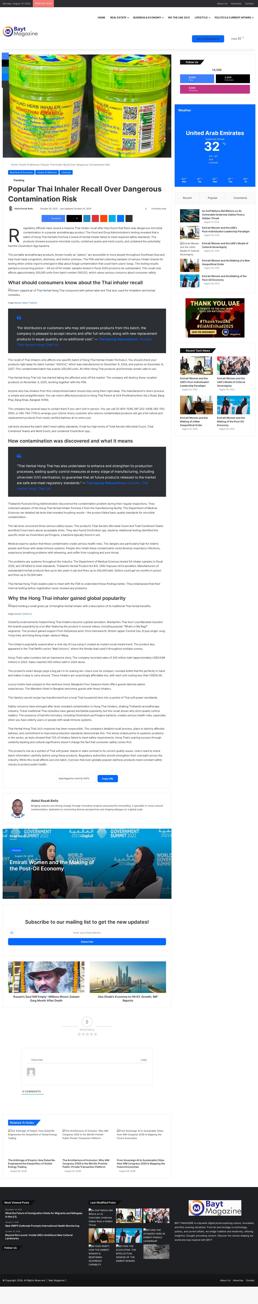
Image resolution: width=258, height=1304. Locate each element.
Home (101, 17)
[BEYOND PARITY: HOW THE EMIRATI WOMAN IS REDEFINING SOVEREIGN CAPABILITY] (102, 1255)
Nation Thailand (29, 303)
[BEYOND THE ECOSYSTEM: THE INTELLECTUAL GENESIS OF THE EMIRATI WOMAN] (129, 1253)
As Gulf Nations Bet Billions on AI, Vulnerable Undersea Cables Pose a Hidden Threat (223, 214)
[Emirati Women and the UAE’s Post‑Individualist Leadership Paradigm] (189, 232)
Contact (249, 3)
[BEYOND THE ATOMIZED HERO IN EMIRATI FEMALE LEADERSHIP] (156, 1235)
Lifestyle (201, 17)
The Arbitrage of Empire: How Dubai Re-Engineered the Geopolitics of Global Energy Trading (32, 1163)
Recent (187, 198)
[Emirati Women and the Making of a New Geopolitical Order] (189, 265)
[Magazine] (20, 29)
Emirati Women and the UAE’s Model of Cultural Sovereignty (231, 382)
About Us (222, 3)
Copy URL (108, 778)
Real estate (118, 17)
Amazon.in (27, 614)
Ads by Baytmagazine (208, 38)
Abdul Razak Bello (23, 208)
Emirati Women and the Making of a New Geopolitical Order (194, 421)
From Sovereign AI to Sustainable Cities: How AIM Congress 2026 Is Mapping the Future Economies (141, 1163)
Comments (240, 198)
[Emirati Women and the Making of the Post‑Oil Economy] (189, 281)
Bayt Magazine (57, 1280)
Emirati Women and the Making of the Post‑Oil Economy (52, 865)
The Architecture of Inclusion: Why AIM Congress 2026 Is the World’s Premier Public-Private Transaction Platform (85, 1163)
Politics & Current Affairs (233, 17)
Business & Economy (147, 17)
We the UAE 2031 (179, 17)
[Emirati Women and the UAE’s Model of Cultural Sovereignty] (189, 249)
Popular (212, 198)
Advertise (236, 3)
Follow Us (10, 1247)
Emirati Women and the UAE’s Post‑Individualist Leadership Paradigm (194, 382)
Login (143, 1059)
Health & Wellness (29, 164)
